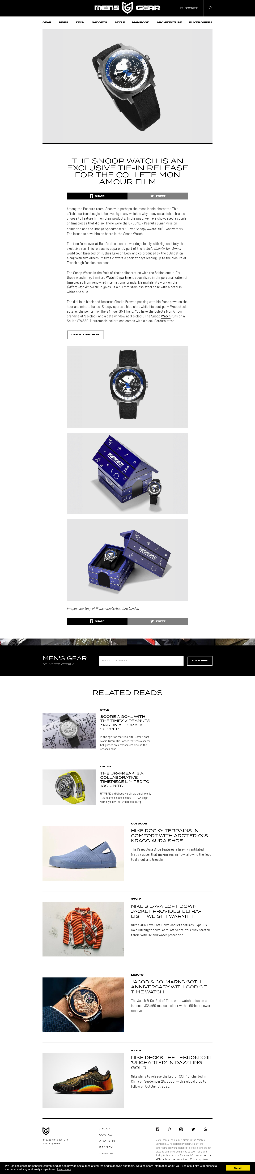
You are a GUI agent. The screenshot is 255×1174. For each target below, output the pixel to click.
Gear (46, 22)
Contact (106, 1135)
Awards (106, 1154)
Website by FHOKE (51, 1143)
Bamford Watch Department (113, 277)
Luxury (105, 767)
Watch (166, 316)
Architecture (169, 22)
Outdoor (139, 824)
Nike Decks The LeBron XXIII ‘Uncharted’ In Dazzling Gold (171, 1062)
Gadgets (99, 22)
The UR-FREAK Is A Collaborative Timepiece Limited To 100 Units (125, 780)
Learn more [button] (64, 1169)
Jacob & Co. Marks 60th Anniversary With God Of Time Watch (169, 987)
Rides (63, 22)
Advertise (108, 1141)
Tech (80, 22)
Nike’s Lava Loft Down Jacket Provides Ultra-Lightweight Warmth (166, 911)
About (104, 1129)
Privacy (106, 1147)
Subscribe (200, 660)
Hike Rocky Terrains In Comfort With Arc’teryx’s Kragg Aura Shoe (169, 836)
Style (119, 22)
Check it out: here (85, 334)
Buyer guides (200, 22)
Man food (140, 22)
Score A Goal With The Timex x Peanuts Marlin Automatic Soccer (125, 723)
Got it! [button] (238, 1168)
